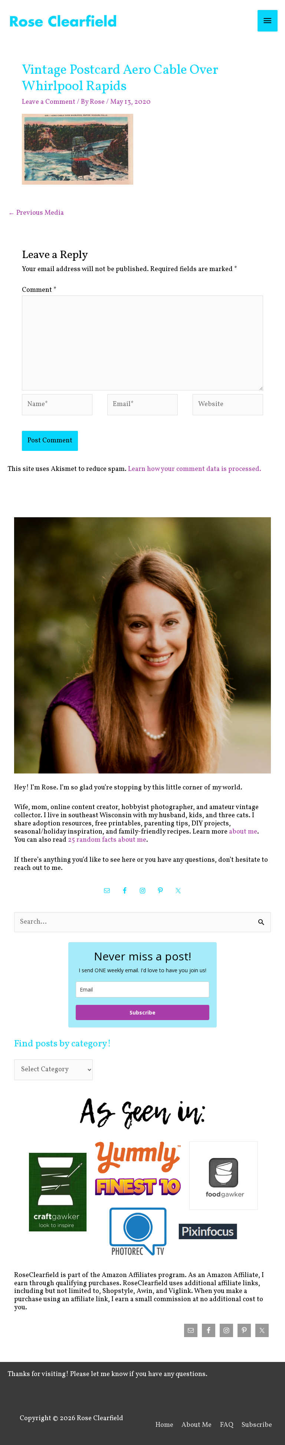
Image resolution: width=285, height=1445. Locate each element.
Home (164, 1425)
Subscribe (142, 1012)
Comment (39, 290)
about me (243, 832)
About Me (196, 1425)
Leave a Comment (48, 102)
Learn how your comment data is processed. (194, 469)
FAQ (226, 1425)
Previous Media (36, 213)
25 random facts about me (107, 840)
